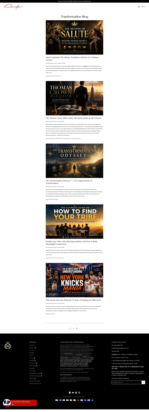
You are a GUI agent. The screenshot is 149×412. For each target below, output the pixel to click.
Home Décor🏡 (33, 365)
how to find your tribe (59, 257)
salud (49, 75)
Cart (143, 6)
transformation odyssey (53, 199)
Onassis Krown (70, 396)
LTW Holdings (82, 396)
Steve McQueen (66, 138)
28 (77, 328)
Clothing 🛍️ (32, 360)
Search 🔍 (32, 345)
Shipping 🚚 (32, 378)
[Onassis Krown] (13, 7)
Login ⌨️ (31, 368)
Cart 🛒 (31, 355)
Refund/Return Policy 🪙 (35, 373)
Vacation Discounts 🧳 (35, 383)
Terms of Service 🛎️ (34, 381)
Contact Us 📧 (33, 363)
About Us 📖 (32, 348)
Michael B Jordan (51, 138)
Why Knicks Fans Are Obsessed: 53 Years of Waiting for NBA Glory (73, 300)
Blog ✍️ (31, 353)
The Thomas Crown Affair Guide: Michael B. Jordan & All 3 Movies (73, 118)
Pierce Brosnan (59, 138)
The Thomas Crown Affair (75, 138)
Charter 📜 (32, 358)
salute (52, 75)
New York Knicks (51, 313)
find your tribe (51, 257)
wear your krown (57, 75)
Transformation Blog (74, 16)
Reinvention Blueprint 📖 (35, 376)
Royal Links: (32, 342)
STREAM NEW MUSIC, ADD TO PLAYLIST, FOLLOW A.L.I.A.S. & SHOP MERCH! (74, 1)
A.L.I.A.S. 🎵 (32, 350)
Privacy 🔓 (32, 370)
